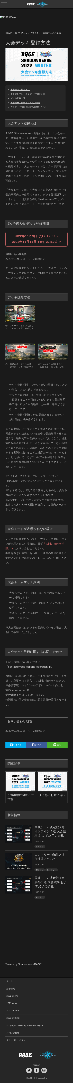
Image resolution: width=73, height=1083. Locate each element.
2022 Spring (12, 996)
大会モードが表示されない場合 (25, 102)
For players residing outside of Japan (24, 1025)
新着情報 (10, 989)
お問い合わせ (12, 1033)
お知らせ (39, 846)
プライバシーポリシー (17, 1040)
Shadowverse (52, 1055)
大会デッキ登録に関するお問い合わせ (29, 107)
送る (58, 745)
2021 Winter (12, 1003)
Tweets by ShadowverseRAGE (23, 964)
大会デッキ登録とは (20, 89)
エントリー (51, 870)
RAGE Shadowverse (36, 4)
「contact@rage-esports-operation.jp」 (29, 666)
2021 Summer (13, 1018)
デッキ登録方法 (18, 98)
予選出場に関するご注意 (20, 797)
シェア (37, 745)
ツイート (17, 745)
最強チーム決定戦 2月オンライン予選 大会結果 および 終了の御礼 (50, 831)
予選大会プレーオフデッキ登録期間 (28, 94)
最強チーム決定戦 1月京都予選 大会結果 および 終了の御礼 (50, 882)
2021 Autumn (12, 1011)
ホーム (9, 981)
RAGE (21, 1055)
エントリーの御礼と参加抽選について (49, 857)
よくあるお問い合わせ (52, 797)
